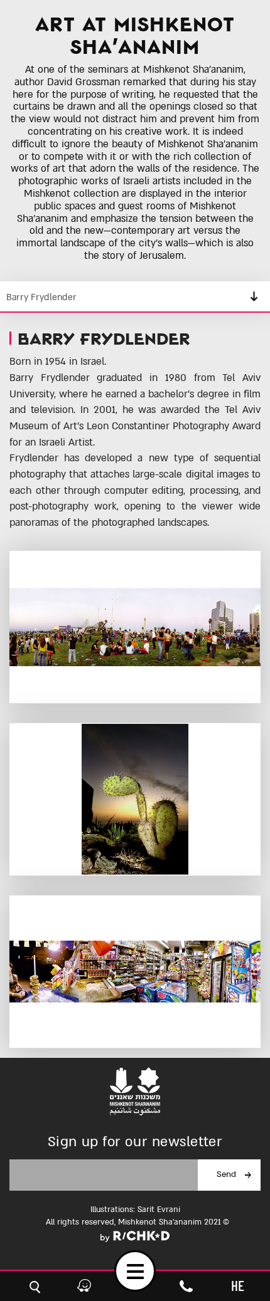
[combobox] (135, 297)
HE (237, 1285)
